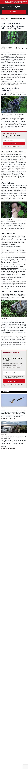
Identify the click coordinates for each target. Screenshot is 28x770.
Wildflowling (3, 408)
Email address (14, 373)
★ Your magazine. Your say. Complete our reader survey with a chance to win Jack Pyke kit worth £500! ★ (14, 2)
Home (2, 18)
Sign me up (14, 381)
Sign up (14, 143)
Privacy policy (20, 146)
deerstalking (7, 56)
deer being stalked (8, 69)
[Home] (14, 6)
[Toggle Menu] (3, 7)
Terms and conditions (19, 384)
